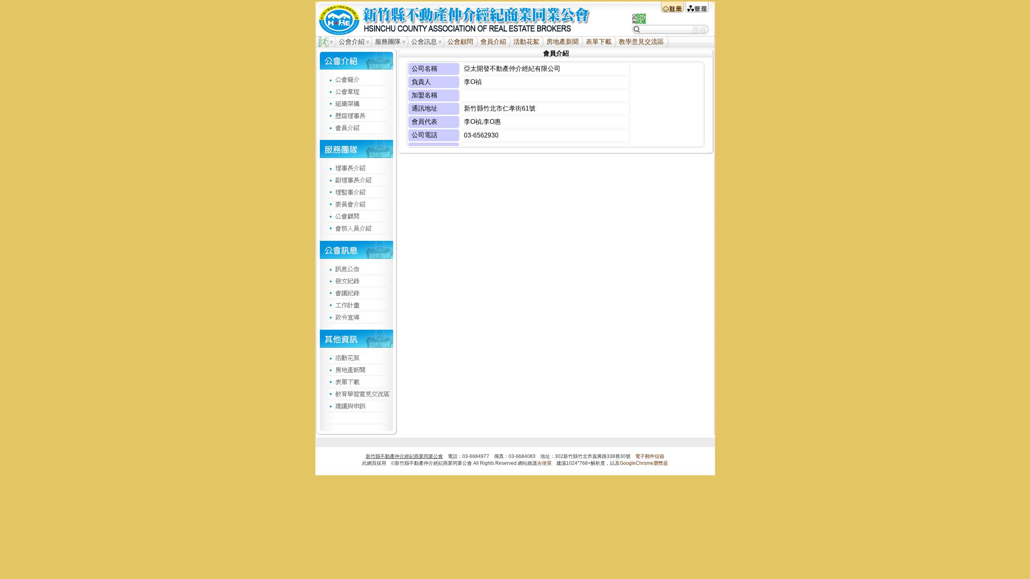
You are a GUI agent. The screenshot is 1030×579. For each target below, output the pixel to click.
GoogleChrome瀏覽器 (644, 463)
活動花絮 (526, 41)
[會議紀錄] (356, 293)
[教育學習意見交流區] (356, 394)
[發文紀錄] (356, 281)
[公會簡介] (356, 79)
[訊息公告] (356, 268)
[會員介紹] (356, 127)
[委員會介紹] (356, 204)
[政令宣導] (356, 317)
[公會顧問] (356, 216)
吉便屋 (544, 463)
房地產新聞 (562, 41)
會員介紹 (493, 41)
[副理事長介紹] (356, 180)
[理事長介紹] (356, 168)
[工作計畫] (356, 305)
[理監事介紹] (356, 192)
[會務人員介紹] (356, 228)
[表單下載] (356, 382)
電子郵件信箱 (649, 456)
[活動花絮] (356, 357)
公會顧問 (460, 41)
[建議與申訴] (356, 406)
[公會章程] (356, 91)
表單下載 (599, 41)
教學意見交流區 (641, 41)
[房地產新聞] (356, 369)
